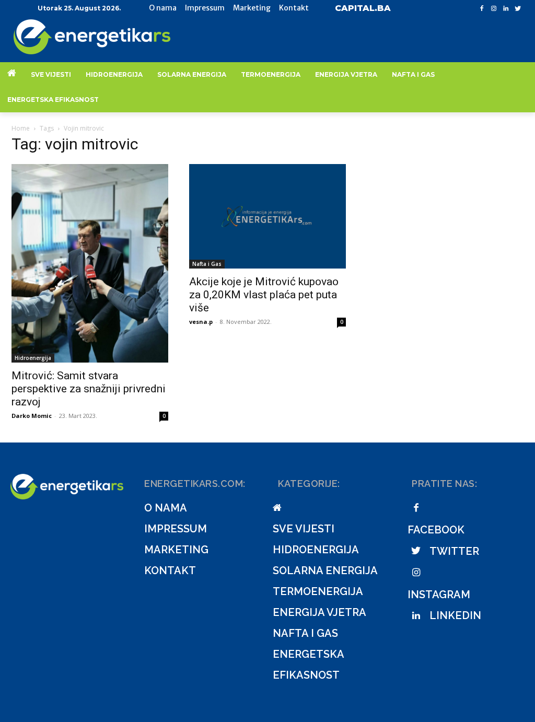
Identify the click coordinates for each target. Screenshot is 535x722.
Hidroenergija (33, 358)
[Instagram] (494, 9)
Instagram (439, 594)
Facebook (436, 529)
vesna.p (201, 321)
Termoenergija (318, 591)
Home (20, 128)
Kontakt (170, 570)
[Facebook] (482, 9)
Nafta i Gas (207, 263)
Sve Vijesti (303, 528)
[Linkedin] (505, 9)
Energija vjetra (319, 612)
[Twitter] (517, 9)
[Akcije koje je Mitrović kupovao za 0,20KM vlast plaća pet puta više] (267, 216)
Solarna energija (325, 570)
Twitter (454, 551)
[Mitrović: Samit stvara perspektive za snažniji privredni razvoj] (89, 263)
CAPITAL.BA (363, 8)
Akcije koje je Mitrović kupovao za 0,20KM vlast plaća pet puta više (264, 294)
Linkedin (455, 615)
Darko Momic (31, 416)
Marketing (176, 549)
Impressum (175, 528)
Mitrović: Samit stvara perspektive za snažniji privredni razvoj (88, 388)
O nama (165, 508)
